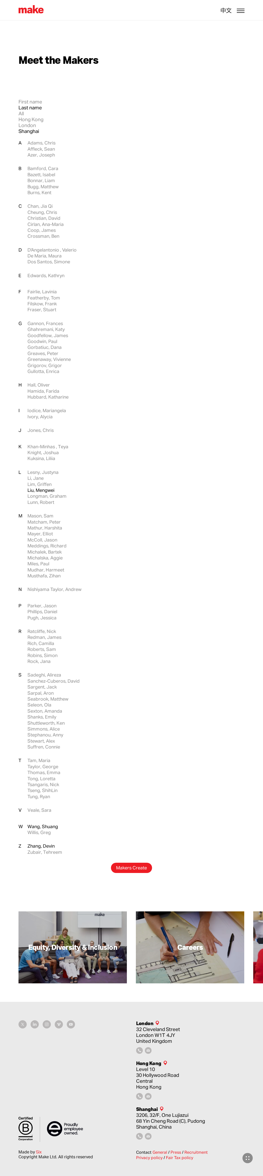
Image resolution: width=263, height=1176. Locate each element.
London (27, 125)
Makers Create (131, 867)
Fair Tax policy (179, 1158)
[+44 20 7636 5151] (139, 1051)
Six (39, 1151)
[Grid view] (247, 1158)
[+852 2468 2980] (139, 1097)
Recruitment (196, 1152)
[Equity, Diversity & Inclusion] (72, 947)
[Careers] (190, 947)
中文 (226, 10)
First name (30, 101)
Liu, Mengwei (40, 490)
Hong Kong (30, 119)
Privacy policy (150, 1158)
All (21, 113)
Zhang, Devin (41, 846)
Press (176, 1152)
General (160, 1152)
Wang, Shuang (42, 826)
